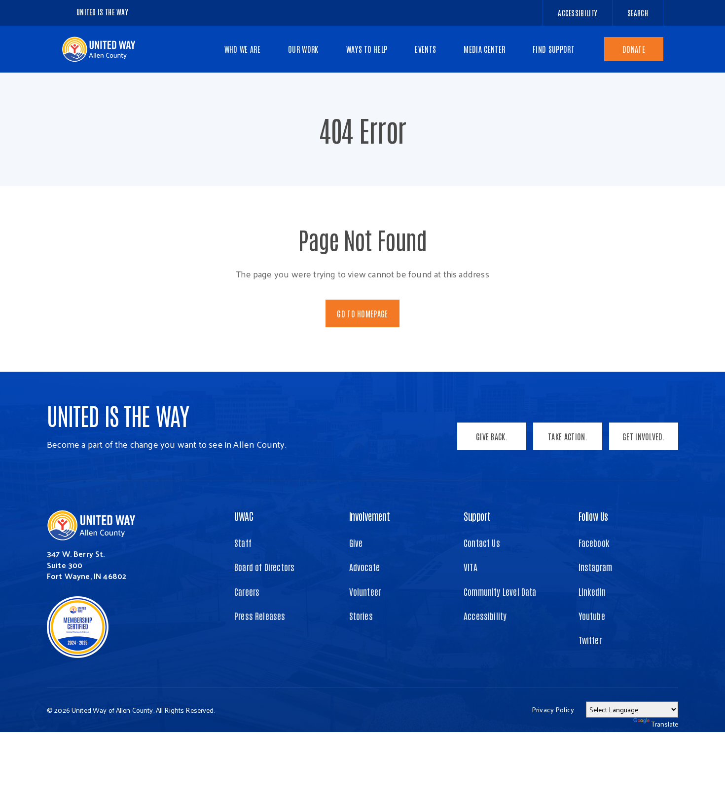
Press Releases (260, 615)
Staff (243, 542)
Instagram (596, 567)
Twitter (590, 640)
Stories (361, 615)
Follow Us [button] (593, 516)
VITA (470, 567)
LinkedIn (592, 591)
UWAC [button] (243, 516)
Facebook (594, 542)
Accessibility (485, 615)
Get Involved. (643, 436)
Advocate (364, 567)
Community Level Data (500, 591)
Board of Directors (264, 567)
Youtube (592, 615)
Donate (633, 49)
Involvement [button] (369, 516)
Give (356, 542)
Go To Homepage (362, 313)
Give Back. (492, 436)
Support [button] (477, 516)
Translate (665, 724)
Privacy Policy (553, 709)
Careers (246, 591)
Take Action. (567, 436)
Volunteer (365, 591)
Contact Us (482, 542)
